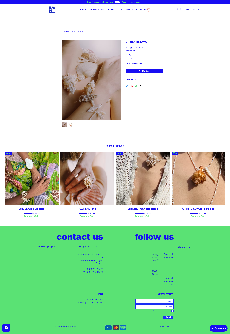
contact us (97, 302)
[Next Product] (228, 178)
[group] (115, 188)
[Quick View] (87, 178)
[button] (181, 9)
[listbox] (188, 9)
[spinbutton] (131, 59)
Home (64, 31)
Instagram (168, 257)
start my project (46, 246)
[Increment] (135, 59)
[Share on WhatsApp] (136, 86)
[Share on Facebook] (127, 86)
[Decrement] (127, 59)
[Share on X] (141, 86)
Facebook (168, 254)
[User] (177, 9)
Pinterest (169, 284)
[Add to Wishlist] (166, 71)
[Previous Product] (1, 178)
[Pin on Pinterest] (131, 86)
